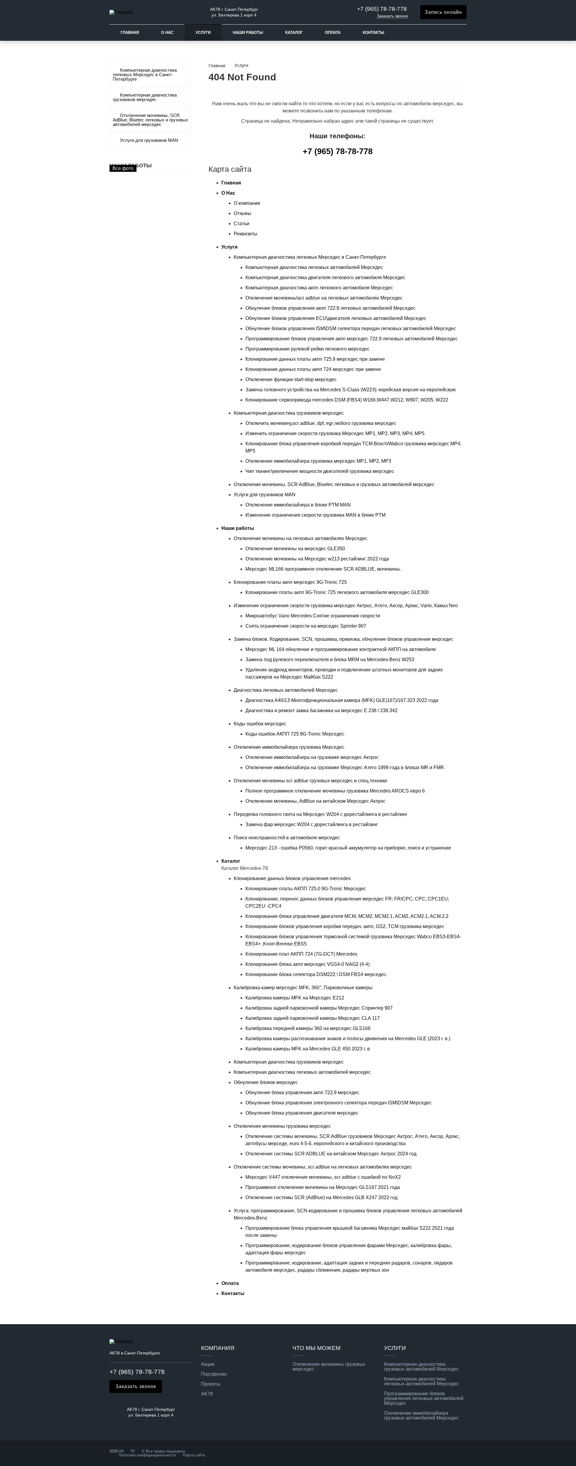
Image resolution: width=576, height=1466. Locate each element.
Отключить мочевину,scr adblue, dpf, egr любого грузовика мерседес (320, 423)
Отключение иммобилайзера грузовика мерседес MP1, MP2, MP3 (318, 461)
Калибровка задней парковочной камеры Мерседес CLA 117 (312, 1018)
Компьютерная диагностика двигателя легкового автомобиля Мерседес (325, 277)
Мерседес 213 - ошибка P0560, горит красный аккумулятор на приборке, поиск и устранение (348, 847)
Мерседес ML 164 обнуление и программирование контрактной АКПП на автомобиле (340, 649)
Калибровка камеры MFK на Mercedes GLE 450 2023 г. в (307, 1048)
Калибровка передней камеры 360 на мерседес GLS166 (307, 1028)
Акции (207, 1364)
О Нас (167, 32)
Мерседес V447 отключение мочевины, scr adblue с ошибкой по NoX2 (323, 1177)
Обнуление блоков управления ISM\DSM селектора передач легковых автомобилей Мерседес (350, 328)
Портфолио (214, 1374)
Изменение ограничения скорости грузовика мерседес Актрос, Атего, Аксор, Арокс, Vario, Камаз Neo (346, 605)
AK (121, 1451)
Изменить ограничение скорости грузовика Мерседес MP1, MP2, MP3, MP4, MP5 (334, 433)
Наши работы (248, 32)
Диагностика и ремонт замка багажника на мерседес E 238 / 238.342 (321, 710)
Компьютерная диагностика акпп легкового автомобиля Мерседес (319, 287)
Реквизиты (245, 233)
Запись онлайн (443, 12)
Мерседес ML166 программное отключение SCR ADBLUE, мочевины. (323, 569)
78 (132, 1451)
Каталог (294, 32)
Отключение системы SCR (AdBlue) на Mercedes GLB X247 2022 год (321, 1197)
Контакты (373, 32)
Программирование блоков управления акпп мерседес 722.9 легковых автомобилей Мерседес (351, 338)
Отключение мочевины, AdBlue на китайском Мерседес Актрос (315, 801)
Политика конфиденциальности (147, 1455)
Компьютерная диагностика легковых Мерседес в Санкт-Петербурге (145, 75)
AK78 (207, 1394)
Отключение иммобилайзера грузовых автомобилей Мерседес (421, 1415)
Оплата (332, 32)
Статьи (241, 223)
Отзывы (242, 213)
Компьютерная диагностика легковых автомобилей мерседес (302, 1072)
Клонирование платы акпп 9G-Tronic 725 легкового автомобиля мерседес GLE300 (337, 592)
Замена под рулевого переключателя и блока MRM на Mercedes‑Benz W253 (329, 659)
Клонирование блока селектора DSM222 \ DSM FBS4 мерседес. (316, 974)
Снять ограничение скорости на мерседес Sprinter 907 (305, 625)
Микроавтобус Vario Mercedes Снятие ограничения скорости (312, 615)
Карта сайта (194, 1455)
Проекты (210, 1384)
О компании (247, 203)
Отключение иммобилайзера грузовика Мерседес (289, 747)
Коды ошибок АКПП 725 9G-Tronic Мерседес (294, 733)
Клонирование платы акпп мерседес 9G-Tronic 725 (290, 582)
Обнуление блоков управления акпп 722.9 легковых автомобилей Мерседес (330, 308)
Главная (130, 32)
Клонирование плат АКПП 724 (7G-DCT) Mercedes (301, 954)
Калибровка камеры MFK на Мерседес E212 (294, 997)
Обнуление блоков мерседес (266, 1082)
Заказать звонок (392, 15)
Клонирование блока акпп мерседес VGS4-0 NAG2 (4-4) (307, 964)
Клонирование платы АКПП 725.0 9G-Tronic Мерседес (305, 888)
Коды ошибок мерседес (260, 723)
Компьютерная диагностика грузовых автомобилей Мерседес (421, 1367)
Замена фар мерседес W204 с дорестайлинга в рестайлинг (311, 824)
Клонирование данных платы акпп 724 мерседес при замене (313, 369)
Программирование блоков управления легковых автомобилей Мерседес (424, 1398)
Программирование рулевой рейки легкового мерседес (307, 348)
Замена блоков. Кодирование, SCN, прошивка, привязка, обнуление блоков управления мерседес (343, 639)
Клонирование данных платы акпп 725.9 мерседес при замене (315, 359)
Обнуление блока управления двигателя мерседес (301, 1112)
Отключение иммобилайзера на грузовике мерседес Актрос (312, 757)
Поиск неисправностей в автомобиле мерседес (287, 837)
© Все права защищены (162, 1451)
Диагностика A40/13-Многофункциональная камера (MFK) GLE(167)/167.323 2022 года (341, 700)
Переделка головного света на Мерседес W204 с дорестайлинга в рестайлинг (320, 814)
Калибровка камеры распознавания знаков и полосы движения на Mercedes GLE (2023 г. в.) (347, 1038)
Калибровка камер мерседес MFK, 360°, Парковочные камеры (303, 987)
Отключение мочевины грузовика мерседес (282, 1126)
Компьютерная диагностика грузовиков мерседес (145, 97)
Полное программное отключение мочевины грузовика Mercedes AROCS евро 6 (335, 790)
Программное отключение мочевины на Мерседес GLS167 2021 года (322, 1187)
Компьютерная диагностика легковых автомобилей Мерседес (314, 267)
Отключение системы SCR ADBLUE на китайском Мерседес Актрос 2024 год (330, 1153)
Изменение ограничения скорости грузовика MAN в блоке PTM (315, 515)
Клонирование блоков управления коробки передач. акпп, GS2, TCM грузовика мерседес (344, 926)
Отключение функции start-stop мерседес (291, 379)
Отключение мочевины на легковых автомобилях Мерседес (301, 538)
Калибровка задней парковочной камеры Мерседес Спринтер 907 (319, 1008)
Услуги (203, 32)
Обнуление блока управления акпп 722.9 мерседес (302, 1092)
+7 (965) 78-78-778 (382, 9)
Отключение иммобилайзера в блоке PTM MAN (298, 504)
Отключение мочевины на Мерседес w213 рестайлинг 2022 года (317, 558)
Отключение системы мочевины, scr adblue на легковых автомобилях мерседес (323, 1166)
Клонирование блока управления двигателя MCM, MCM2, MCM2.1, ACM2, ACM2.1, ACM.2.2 (346, 916)
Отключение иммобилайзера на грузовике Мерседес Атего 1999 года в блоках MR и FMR (344, 767)
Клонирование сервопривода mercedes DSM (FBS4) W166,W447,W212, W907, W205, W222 (346, 399)
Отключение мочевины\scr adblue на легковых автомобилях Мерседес (324, 297)
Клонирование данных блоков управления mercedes (292, 878)
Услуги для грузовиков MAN (149, 140)
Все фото (123, 168)
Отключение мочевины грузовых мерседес (328, 1367)
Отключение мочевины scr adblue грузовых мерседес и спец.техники (310, 780)
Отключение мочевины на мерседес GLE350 (295, 548)
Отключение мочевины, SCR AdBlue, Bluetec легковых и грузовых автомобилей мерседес (150, 120)
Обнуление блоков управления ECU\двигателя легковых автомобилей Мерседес (335, 318)
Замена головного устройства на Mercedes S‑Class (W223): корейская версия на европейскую (350, 389)
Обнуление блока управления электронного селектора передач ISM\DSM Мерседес (338, 1102)
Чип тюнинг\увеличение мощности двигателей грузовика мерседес (319, 471)
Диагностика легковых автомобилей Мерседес (286, 690)
